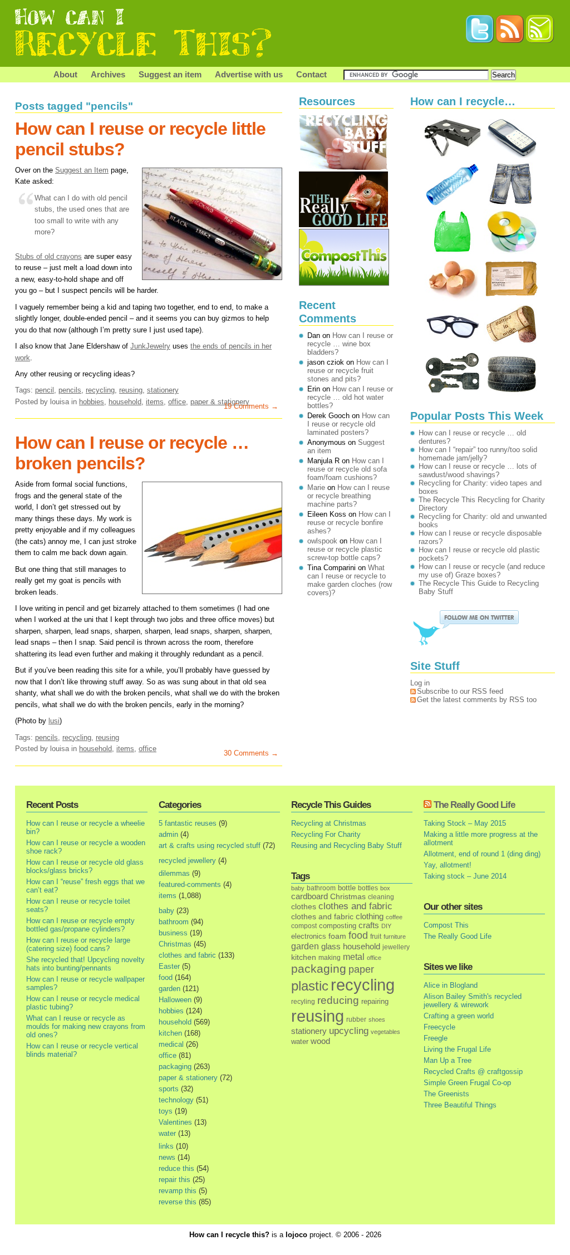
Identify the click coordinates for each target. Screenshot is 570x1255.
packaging (175, 1066)
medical (171, 1044)
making (329, 957)
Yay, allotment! (447, 865)
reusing (130, 390)
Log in (420, 683)
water (167, 1133)
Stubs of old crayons (48, 256)
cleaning (381, 896)
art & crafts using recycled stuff (210, 845)
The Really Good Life (474, 805)
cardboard (309, 896)
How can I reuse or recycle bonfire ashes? (349, 522)
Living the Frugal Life (457, 1049)
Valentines (175, 1122)
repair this (174, 1179)
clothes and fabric (187, 955)
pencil (44, 390)
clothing (370, 916)
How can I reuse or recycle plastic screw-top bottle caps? (344, 549)
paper (361, 969)
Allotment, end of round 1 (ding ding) (482, 854)
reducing (338, 1000)
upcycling (348, 1031)
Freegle (436, 1038)
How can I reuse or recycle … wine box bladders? (350, 343)
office (177, 402)
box (385, 888)
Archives (108, 74)
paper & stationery (188, 1077)
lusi (54, 721)
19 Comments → (251, 406)
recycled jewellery (187, 860)
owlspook (322, 541)
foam (337, 936)
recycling (100, 390)
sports (169, 1089)
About (65, 74)
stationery (163, 390)
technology (176, 1100)
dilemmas (174, 873)
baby (166, 910)
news (167, 1157)
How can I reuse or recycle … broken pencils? (132, 453)
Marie (316, 487)
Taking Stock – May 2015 (465, 823)
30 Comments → (251, 753)
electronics (308, 936)
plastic (309, 986)
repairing (375, 1001)
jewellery (396, 947)
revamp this (177, 1191)
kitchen (170, 1033)
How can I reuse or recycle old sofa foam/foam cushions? (347, 469)
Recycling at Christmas (328, 823)
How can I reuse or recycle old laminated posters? (348, 424)
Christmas (175, 944)
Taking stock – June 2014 (465, 876)
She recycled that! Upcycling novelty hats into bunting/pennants (85, 963)
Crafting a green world (459, 1016)
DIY (386, 926)
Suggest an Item (82, 170)
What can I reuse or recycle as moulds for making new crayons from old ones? (85, 1026)
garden (169, 988)
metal (354, 957)
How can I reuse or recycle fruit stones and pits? (348, 370)
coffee (394, 917)
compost (304, 926)
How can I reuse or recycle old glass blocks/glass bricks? (85, 866)
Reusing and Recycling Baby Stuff (346, 845)
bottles (368, 888)
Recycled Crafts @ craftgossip (473, 1071)
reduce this (176, 1168)
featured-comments (190, 884)
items (155, 402)
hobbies (91, 402)
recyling (303, 1001)
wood (320, 1041)
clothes (303, 907)
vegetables (385, 1031)
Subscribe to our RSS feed (460, 691)
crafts (368, 925)
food (166, 977)
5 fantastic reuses (188, 823)
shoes (376, 1019)
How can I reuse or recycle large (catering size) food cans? (78, 944)
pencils (69, 390)
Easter (169, 966)
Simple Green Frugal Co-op (467, 1082)
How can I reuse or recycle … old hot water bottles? (350, 397)
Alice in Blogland (451, 985)
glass (331, 946)
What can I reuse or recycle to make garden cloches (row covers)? (349, 580)
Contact (311, 74)
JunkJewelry (150, 346)
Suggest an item (170, 74)
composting (337, 925)
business (173, 933)
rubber (356, 1019)
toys (166, 1111)
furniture (395, 936)
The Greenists (446, 1094)
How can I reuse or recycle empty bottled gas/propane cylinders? (80, 924)
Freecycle (439, 1027)
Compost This (446, 925)
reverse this (177, 1202)
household (125, 402)
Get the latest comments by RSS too (477, 699)
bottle (347, 888)
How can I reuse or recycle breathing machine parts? (348, 495)
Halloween (175, 1000)
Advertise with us (249, 74)
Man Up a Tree (447, 1060)
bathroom (174, 922)
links (166, 1146)
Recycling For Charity (326, 834)
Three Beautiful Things (460, 1105)
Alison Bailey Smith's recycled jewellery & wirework (473, 1000)
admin (168, 834)
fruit (375, 936)
